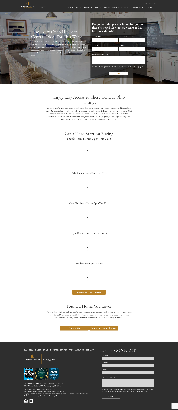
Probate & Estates (58, 350)
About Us (79, 350)
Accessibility (84, 394)
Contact (90, 350)
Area (71, 350)
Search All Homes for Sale (104, 328)
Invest (38, 350)
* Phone (122, 45)
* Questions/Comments (110, 377)
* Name (105, 355)
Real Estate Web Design (32, 396)
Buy (25, 350)
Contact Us (74, 328)
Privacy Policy (74, 394)
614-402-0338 (58, 383)
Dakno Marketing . (50, 396)
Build (45, 350)
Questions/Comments (101, 54)
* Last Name (124, 36)
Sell (31, 350)
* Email (95, 45)
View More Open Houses (89, 292)
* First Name (97, 36)
